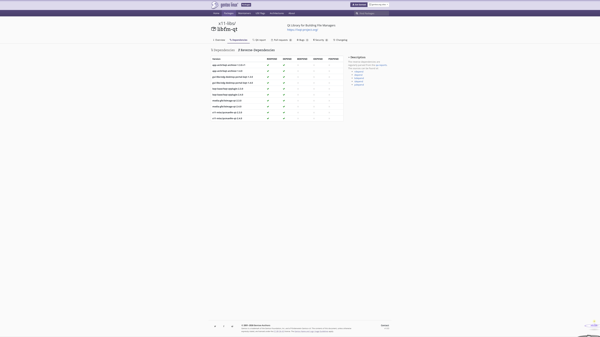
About (292, 13)
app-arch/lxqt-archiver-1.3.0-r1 (228, 64)
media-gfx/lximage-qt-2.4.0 (226, 106)
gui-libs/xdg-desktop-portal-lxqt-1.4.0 (232, 82)
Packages (229, 13)
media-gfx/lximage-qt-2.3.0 (226, 100)
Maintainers (244, 13)
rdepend (358, 71)
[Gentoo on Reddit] (232, 326)
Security (321, 39)
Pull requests (282, 39)
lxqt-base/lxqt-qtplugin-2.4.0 (227, 94)
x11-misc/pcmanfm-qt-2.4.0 (227, 118)
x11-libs (226, 23)
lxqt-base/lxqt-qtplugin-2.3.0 (227, 88)
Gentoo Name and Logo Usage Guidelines (311, 331)
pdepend (359, 84)
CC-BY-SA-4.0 (279, 331)
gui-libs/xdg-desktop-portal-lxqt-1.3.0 (232, 76)
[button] (359, 4)
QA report (260, 39)
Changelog (341, 39)
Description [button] (357, 57)
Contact (385, 325)
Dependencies (239, 39)
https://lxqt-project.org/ (302, 30)
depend (358, 74)
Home (216, 13)
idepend (358, 81)
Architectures (277, 13)
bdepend (359, 78)
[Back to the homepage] (225, 5)
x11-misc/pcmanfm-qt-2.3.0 (227, 112)
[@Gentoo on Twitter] (215, 326)
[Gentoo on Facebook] (223, 326)
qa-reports (381, 64)
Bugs (303, 39)
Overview (220, 39)
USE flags (260, 13)
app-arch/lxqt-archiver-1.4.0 (227, 70)
